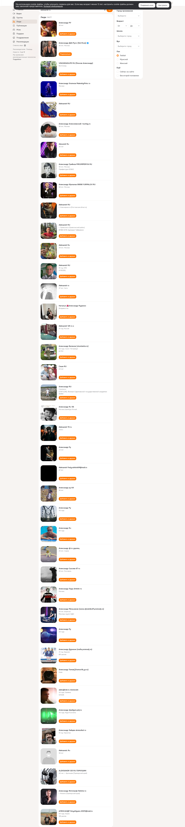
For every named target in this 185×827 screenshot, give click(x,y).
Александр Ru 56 (66, 407)
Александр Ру (65, 447)
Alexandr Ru (64, 144)
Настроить (162, 5)
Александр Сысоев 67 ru (69, 568)
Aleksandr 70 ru (65, 427)
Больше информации (53, 6)
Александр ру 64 (66, 488)
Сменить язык (18, 45)
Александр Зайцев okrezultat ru (72, 730)
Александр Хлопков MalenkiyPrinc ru (74, 83)
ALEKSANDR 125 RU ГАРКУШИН (72, 770)
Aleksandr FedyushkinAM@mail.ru (73, 467)
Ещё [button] (21, 52)
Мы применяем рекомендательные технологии (24, 57)
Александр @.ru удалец (69, 548)
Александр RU (65, 386)
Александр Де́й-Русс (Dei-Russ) (72, 43)
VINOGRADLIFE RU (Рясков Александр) (76, 63)
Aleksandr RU (64, 103)
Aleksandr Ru (64, 245)
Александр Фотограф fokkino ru (72, 791)
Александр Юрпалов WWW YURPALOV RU (77, 184)
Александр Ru (65, 528)
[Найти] (110, 10)
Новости (16, 52)
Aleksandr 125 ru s (66, 326)
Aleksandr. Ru (64, 750)
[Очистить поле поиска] (105, 10)
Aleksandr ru (64, 285)
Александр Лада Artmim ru (70, 589)
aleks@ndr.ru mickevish (68, 690)
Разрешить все (147, 5)
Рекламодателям (19, 49)
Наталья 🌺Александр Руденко (72, 306)
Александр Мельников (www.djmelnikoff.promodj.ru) (81, 609)
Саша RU (62, 366)
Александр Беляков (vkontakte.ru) (73, 346)
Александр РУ (65, 23)
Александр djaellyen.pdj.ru (70, 710)
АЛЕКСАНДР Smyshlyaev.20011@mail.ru (76, 811)
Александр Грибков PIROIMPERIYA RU (75, 164)
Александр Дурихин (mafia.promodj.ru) (75, 649)
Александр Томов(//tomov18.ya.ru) (73, 669)
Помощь (29, 49)
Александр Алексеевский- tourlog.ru (74, 124)
